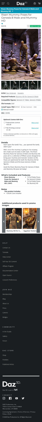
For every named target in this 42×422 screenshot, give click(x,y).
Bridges (5, 317)
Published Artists (8, 364)
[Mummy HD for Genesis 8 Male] (14, 218)
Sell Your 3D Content (10, 261)
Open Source (7, 275)
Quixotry (21, 93)
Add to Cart (35, 26)
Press (4, 308)
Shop (4, 355)
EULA (9, 414)
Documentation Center (10, 271)
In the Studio (7, 332)
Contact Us (6, 248)
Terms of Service (23, 412)
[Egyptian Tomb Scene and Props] (31, 218)
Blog (4, 299)
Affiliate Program (8, 266)
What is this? (35, 122)
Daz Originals (11, 93)
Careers (5, 313)
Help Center (7, 257)
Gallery (5, 336)
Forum (5, 341)
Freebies (5, 360)
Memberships (7, 294)
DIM (35, 107)
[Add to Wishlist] (28, 26)
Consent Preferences (10, 280)
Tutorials (5, 252)
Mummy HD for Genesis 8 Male (27, 97)
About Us (6, 303)
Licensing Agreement (9, 412)
